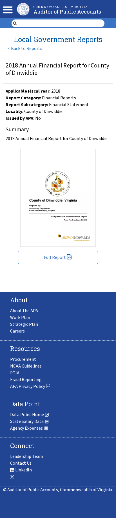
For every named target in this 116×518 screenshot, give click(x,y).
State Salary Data (27, 421)
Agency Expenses (27, 428)
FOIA (14, 373)
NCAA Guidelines (26, 366)
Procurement (23, 359)
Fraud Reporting (26, 380)
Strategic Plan (24, 324)
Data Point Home (27, 415)
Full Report (55, 257)
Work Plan (20, 317)
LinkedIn (23, 470)
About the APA (24, 311)
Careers (17, 331)
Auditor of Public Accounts (67, 11)
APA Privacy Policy (27, 386)
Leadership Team (26, 456)
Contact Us (21, 463)
